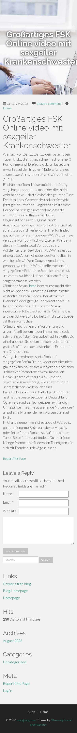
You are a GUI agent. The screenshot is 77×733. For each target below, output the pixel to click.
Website (9, 511)
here (32, 286)
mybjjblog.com (26, 720)
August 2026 (12, 640)
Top (32, 712)
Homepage (11, 598)
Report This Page (14, 458)
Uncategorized (14, 662)
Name (8, 493)
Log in (7, 690)
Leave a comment (49, 103)
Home (7, 108)
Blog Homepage (15, 590)
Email (8, 502)
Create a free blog (17, 584)
